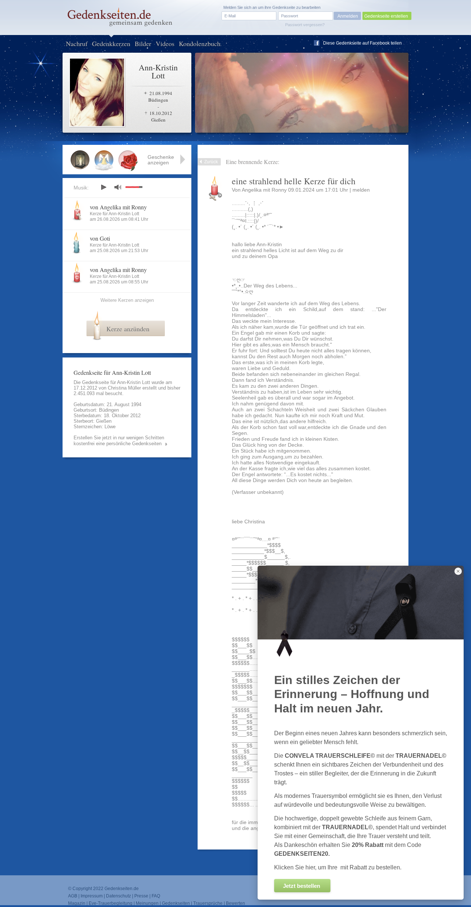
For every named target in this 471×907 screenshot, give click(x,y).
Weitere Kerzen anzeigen (127, 300)
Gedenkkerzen (111, 43)
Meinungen (147, 903)
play (103, 187)
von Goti (100, 238)
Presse (141, 896)
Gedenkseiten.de (122, 888)
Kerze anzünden (127, 328)
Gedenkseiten (176, 903)
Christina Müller (124, 388)
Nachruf (77, 43)
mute (117, 187)
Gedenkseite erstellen (386, 16)
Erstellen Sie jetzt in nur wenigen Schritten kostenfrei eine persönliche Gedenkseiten (119, 440)
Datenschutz (118, 896)
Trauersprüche (208, 903)
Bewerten (235, 903)
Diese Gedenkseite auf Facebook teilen (362, 43)
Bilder (143, 43)
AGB (72, 896)
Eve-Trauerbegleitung (110, 903)
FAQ (156, 896)
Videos (165, 43)
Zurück (211, 161)
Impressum (92, 896)
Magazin (76, 903)
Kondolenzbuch (199, 43)
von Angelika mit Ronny (118, 207)
